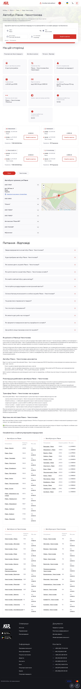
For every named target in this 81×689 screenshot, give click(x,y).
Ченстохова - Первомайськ (13, 579)
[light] (59, 3)
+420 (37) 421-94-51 (61, 654)
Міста (11, 10)
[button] (7, 40)
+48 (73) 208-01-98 (60, 651)
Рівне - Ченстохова (49, 559)
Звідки (10, 29)
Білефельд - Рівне (49, 482)
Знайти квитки (65, 36)
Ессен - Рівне (47, 485)
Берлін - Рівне (47, 453)
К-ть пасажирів (37, 35)
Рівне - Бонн (8, 453)
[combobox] (24, 31)
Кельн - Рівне (47, 475)
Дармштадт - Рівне (49, 488)
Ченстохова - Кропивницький (14, 609)
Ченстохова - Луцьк (11, 549)
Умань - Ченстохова (49, 554)
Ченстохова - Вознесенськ (13, 589)
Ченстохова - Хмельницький (13, 599)
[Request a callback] (77, 685)
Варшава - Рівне (48, 446)
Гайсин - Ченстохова (49, 594)
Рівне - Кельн (9, 478)
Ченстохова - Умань (11, 539)
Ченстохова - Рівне (11, 554)
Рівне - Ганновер (10, 458)
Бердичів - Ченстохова (50, 564)
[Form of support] (72, 685)
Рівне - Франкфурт (11, 504)
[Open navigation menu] (77, 3)
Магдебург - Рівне (49, 479)
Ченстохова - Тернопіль (12, 604)
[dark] (62, 3)
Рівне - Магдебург (10, 473)
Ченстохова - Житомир (12, 544)
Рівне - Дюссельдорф (11, 483)
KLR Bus (5, 10)
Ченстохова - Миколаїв (12, 584)
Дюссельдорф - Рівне (50, 472)
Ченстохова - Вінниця (12, 559)
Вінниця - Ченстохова (50, 549)
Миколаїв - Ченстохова (50, 579)
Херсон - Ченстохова (50, 589)
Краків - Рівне (47, 459)
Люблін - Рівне (47, 456)
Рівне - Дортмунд (10, 463)
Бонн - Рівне (47, 469)
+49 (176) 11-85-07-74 (61, 664)
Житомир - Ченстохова (50, 544)
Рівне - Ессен (9, 488)
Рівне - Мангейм (10, 519)
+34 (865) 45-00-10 (61, 661)
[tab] (9, 173)
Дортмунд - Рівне (48, 466)
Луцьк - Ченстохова (49, 539)
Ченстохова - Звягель (12, 594)
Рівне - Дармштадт (11, 499)
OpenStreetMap (67, 209)
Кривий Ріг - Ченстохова (51, 599)
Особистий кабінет (48, 3)
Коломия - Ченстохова (50, 604)
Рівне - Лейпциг (9, 509)
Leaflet (60, 209)
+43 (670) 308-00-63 (61, 667)
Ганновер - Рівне (48, 462)
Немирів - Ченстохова (50, 609)
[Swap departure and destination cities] (40, 30)
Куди (46, 29)
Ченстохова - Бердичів (12, 574)
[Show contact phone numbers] (72, 3)
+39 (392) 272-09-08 (61, 671)
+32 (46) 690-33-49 (61, 658)
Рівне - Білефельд (10, 468)
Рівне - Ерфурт (9, 514)
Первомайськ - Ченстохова (52, 584)
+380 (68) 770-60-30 (61, 648)
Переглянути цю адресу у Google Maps (17, 194)
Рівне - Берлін (9, 448)
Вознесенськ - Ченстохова (51, 574)
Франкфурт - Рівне (49, 450)
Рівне (17, 10)
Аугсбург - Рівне (48, 492)
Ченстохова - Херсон (11, 564)
